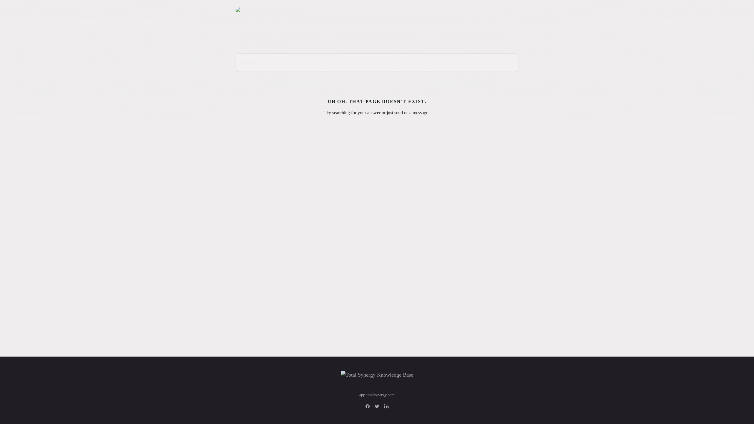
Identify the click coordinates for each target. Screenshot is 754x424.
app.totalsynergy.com (377, 395)
